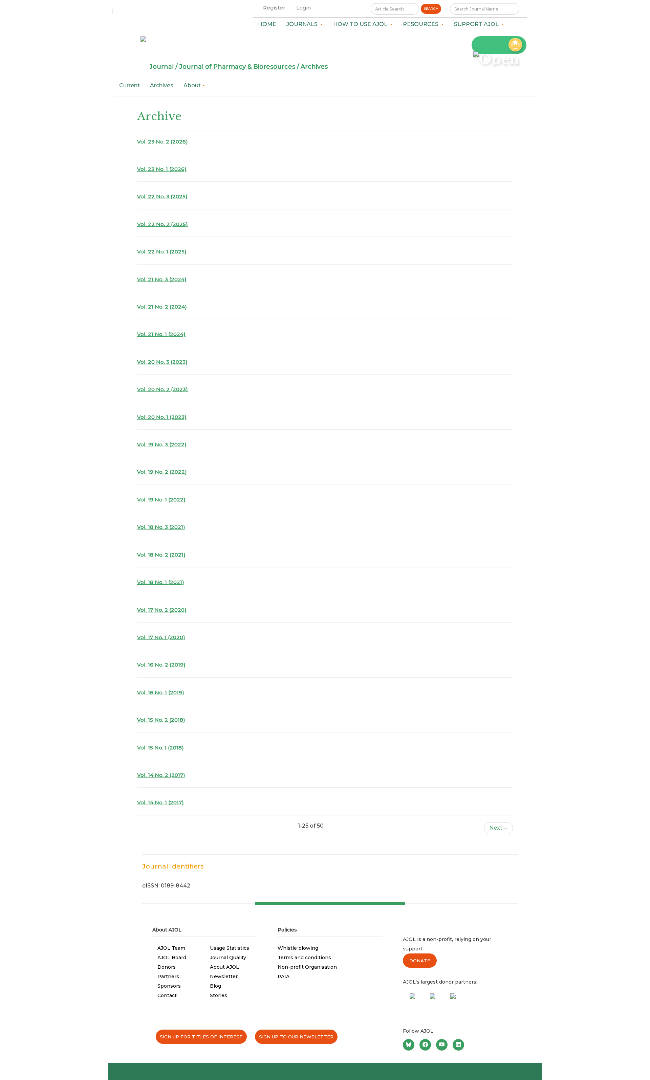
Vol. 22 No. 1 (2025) (162, 251)
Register (274, 7)
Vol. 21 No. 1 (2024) (161, 334)
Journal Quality (228, 957)
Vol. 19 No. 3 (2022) (162, 444)
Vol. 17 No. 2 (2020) (162, 610)
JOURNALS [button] (303, 24)
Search (431, 8)
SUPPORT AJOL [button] (477, 24)
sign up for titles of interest (201, 1036)
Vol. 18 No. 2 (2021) (161, 555)
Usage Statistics (229, 948)
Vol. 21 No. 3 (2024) (162, 279)
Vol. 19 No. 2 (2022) (162, 472)
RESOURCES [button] (422, 24)
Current (129, 85)
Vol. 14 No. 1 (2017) (160, 802)
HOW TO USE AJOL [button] (361, 24)
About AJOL (224, 967)
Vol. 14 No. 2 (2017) (161, 775)
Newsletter (224, 976)
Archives (161, 85)
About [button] (192, 85)
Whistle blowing (298, 948)
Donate (419, 960)
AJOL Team (171, 948)
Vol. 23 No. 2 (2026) (162, 141)
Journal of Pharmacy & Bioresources (237, 66)
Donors (166, 967)
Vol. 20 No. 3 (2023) (162, 362)
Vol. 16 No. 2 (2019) (161, 664)
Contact (167, 995)
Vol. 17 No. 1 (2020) (161, 637)
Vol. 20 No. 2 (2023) (162, 389)
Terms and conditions (304, 957)
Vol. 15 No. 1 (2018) (160, 747)
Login (303, 7)
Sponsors (169, 986)
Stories (218, 995)
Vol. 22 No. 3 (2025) (162, 196)
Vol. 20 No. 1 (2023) (162, 417)
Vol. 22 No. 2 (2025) (162, 224)
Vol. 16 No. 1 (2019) (160, 692)
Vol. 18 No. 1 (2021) (160, 582)
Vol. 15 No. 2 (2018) (161, 720)
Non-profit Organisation (307, 967)
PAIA (283, 976)
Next (498, 828)
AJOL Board (171, 957)
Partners (168, 976)
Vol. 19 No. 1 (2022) (161, 499)
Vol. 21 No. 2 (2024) (162, 306)
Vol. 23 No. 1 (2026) (162, 169)
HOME (267, 24)
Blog (215, 986)
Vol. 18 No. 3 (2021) (161, 527)
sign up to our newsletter (296, 1036)
